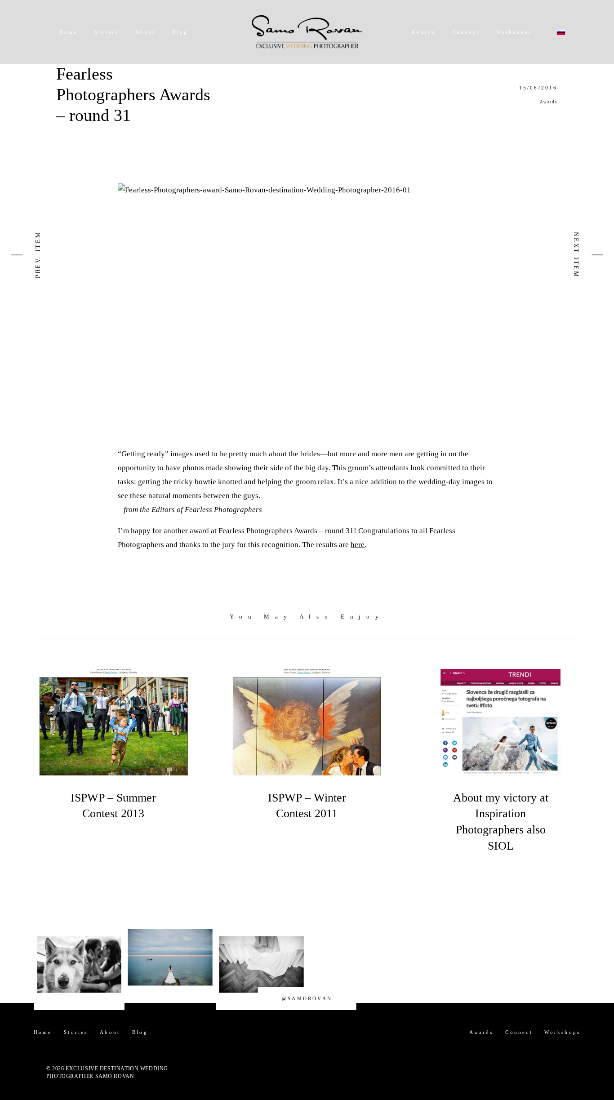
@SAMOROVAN (307, 998)
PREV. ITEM (38, 254)
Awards (423, 32)
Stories (106, 32)
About (145, 32)
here (358, 544)
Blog (180, 32)
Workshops (514, 32)
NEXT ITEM (576, 255)
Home (68, 32)
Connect (465, 32)
